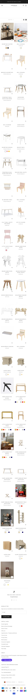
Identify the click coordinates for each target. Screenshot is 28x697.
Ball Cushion (21, 44)
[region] (14, 594)
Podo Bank (7, 580)
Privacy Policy (4, 637)
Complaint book (4, 644)
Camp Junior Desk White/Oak (7, 479)
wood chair (20, 124)
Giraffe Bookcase (21, 528)
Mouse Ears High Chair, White (21, 272)
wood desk (21, 97)
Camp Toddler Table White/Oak (21, 479)
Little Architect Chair (21, 425)
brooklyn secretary (7, 72)
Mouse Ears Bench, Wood (20, 320)
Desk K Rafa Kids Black (7, 397)
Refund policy (4, 639)
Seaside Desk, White (21, 172)
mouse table (21, 147)
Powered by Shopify (20, 685)
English (20, 682)
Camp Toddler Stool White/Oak (7, 503)
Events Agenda (4, 624)
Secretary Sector (7, 44)
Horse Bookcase (7, 528)
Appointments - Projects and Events (9, 633)
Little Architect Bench (7, 452)
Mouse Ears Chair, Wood (20, 247)
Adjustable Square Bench (20, 296)
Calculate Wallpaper (5, 646)
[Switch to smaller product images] (26, 19)
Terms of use (4, 635)
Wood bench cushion (7, 346)
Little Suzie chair (7, 246)
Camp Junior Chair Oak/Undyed (20, 452)
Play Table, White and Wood (7, 223)
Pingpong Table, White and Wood (7, 98)
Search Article (4, 628)
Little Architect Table (7, 425)
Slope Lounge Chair (21, 554)
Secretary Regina (7, 147)
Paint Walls (3, 648)
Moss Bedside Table (21, 502)
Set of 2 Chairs (20, 222)
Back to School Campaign (6, 626)
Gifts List (3, 630)
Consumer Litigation (5, 642)
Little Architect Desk (21, 397)
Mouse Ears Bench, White (7, 320)
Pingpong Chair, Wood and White (7, 173)
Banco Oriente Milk (7, 295)
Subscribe (6, 616)
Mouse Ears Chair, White (7, 272)
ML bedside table (7, 199)
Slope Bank (21, 370)
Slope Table (7, 370)
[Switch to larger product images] (23, 19)
